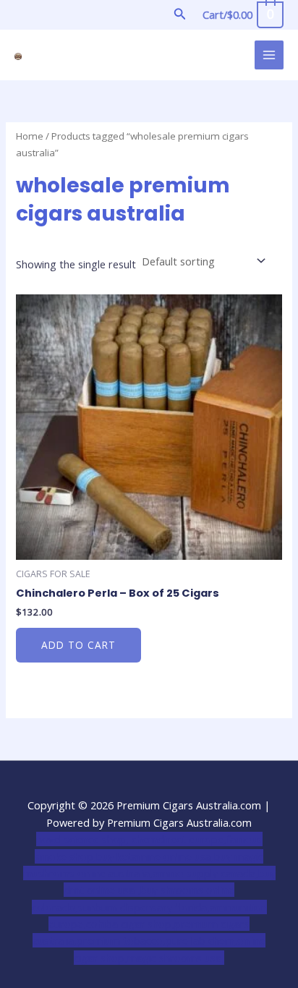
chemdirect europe (178, 839)
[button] (180, 14)
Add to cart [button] (78, 645)
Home (29, 135)
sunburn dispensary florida (142, 907)
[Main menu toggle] (269, 55)
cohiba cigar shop (128, 923)
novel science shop (81, 839)
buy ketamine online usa (153, 856)
